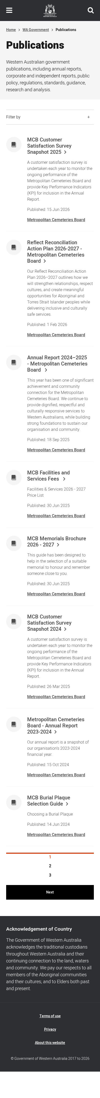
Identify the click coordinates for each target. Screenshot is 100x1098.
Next (50, 892)
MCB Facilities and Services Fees (48, 476)
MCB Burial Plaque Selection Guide (48, 801)
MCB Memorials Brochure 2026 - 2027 (56, 542)
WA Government (36, 30)
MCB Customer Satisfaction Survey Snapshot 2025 (49, 146)
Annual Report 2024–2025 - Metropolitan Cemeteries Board (57, 364)
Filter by (13, 117)
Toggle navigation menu (9, 10)
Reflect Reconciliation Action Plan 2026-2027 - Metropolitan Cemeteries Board (55, 252)
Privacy (50, 1029)
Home (11, 30)
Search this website (91, 10)
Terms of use (50, 1016)
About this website (50, 1042)
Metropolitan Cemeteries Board (56, 220)
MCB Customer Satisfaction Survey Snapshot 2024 (49, 623)
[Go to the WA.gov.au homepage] (50, 10)
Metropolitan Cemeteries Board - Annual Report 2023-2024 (55, 726)
